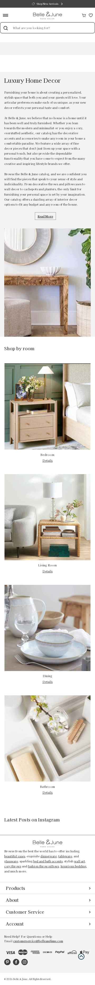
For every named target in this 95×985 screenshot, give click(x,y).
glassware (11, 861)
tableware (65, 856)
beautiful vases (14, 856)
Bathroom (47, 787)
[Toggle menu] (7, 15)
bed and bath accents (48, 861)
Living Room (47, 565)
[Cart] (84, 15)
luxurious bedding (73, 866)
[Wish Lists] (91, 15)
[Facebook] (16, 962)
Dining (48, 676)
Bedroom (47, 455)
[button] (81, 956)
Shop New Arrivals (47, 4)
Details (47, 461)
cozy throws (12, 866)
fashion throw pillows (43, 866)
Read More (45, 216)
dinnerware (48, 856)
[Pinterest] (7, 962)
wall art (79, 861)
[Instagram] (24, 962)
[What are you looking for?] (5, 27)
